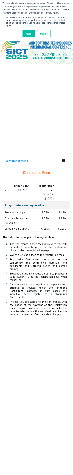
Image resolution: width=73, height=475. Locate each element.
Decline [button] (44, 33)
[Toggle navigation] (63, 160)
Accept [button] (29, 33)
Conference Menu (17, 160)
